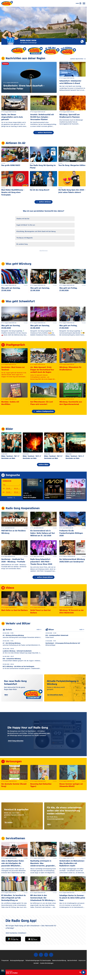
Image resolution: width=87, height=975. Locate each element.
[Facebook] (36, 955)
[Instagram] (41, 955)
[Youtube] (46, 955)
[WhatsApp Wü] (51, 955)
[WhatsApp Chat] (82, 41)
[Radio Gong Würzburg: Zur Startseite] (7, 3)
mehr (39, 629)
